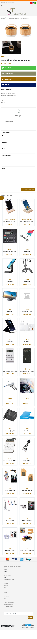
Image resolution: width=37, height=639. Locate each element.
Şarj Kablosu (27, 251)
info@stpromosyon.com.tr (9, 2)
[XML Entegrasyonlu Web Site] (7, 626)
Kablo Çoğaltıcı (10, 401)
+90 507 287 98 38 (7, 575)
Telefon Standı (10, 281)
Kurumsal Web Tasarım (28, 627)
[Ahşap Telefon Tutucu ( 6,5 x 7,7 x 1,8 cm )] (27, 206)
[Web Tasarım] (27, 625)
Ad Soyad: (4, 142)
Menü (32, 5)
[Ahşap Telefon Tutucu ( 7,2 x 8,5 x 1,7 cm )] (10, 206)
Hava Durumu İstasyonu (27, 490)
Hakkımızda (6, 587)
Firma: (3, 135)
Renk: (3, 148)
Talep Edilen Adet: (6, 155)
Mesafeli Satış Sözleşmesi (9, 602)
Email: (3, 168)
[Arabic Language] (35, 3)
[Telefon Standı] (10, 266)
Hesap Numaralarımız (8, 590)
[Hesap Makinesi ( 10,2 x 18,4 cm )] (27, 355)
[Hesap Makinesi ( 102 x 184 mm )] (10, 355)
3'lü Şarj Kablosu (27, 461)
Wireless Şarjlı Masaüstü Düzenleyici (28, 550)
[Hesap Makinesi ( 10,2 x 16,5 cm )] (10, 445)
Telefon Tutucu (27, 401)
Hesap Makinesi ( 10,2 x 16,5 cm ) (10, 461)
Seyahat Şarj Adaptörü (10, 431)
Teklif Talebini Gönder (28, 189)
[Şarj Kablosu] (27, 236)
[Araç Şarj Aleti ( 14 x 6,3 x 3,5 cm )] (27, 295)
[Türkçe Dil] (31, 3)
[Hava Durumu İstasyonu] (27, 475)
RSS (4, 598)
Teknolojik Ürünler (13, 18)
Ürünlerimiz (6, 585)
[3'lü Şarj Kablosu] (27, 445)
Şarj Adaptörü (27, 341)
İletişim (5, 592)
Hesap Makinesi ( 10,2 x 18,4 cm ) (27, 371)
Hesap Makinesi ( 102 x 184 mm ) (10, 371)
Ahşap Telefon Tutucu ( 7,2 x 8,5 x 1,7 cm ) (12, 221)
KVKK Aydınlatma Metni (8, 606)
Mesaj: (3, 174)
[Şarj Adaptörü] (27, 325)
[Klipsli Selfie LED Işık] (10, 535)
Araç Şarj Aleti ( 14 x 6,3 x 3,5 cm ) (27, 311)
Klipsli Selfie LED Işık (10, 550)
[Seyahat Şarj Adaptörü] (10, 415)
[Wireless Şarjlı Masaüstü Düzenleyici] (27, 535)
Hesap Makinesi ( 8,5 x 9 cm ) (10, 251)
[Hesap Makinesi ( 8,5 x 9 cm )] (10, 236)
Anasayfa (3, 18)
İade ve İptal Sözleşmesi (8, 604)
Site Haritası (6, 596)
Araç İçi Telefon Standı (10, 490)
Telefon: (4, 161)
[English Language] (33, 3)
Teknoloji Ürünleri (24, 18)
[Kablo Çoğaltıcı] (10, 385)
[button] (32, 12)
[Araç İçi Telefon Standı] (10, 475)
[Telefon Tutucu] (27, 385)
